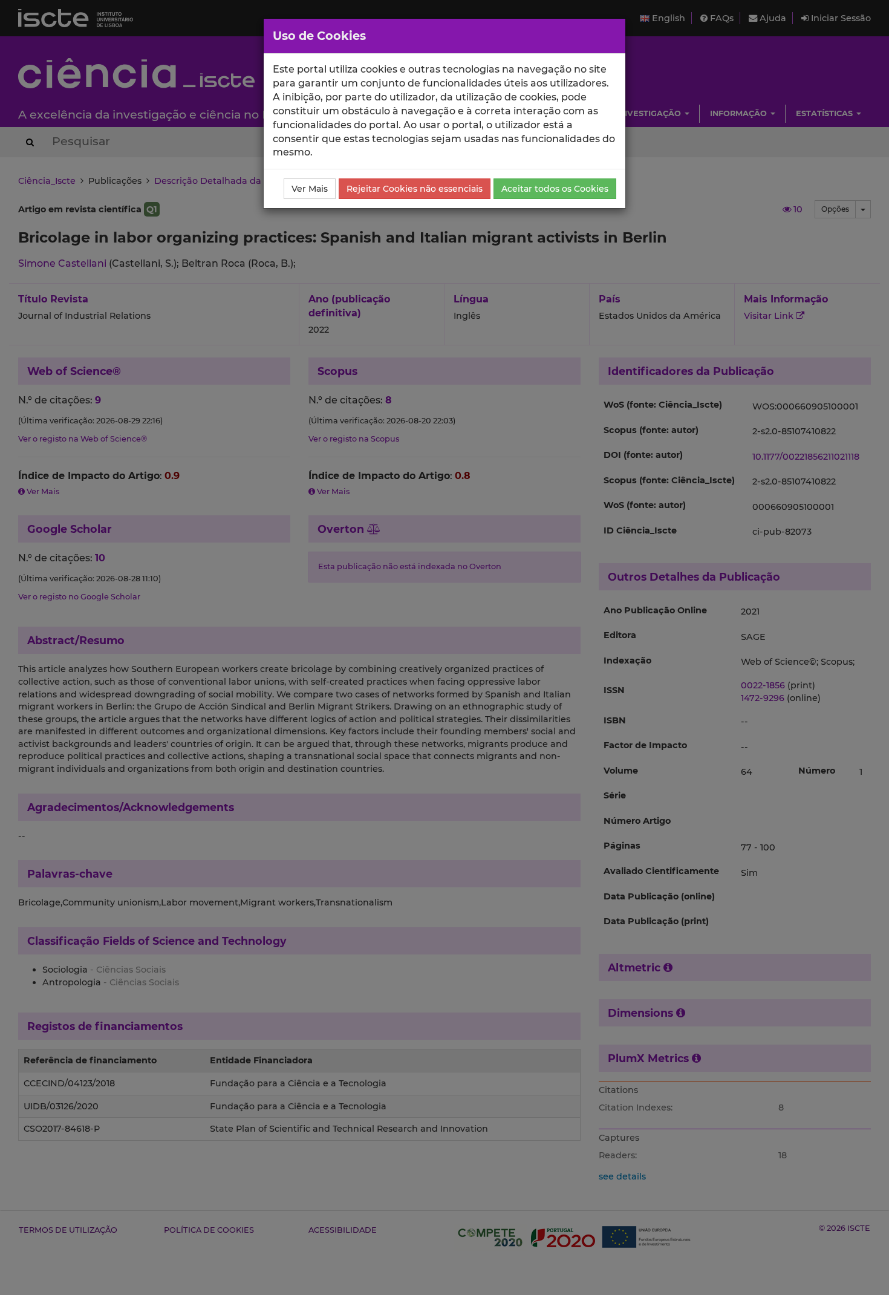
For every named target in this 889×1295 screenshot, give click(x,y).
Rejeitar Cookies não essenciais (415, 188)
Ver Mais (309, 188)
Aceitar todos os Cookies (554, 188)
